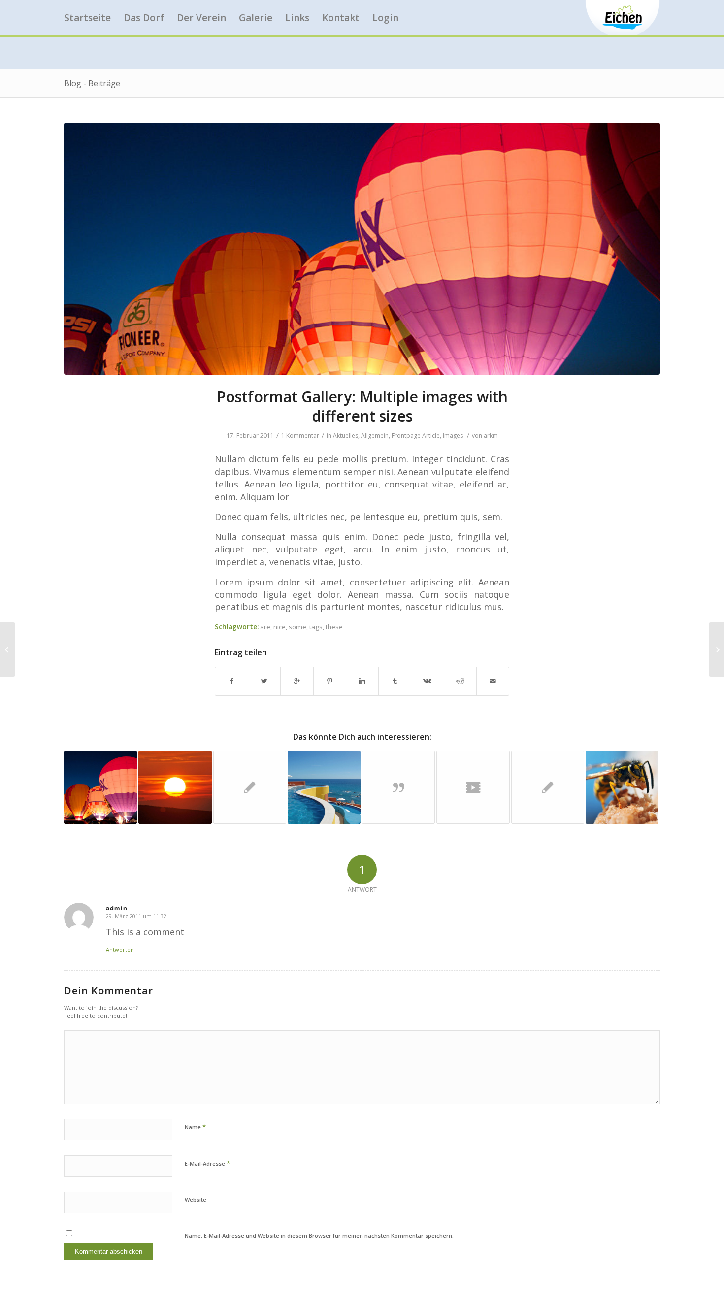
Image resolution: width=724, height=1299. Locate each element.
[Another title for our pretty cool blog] (472, 787)
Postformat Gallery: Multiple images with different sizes (362, 406)
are (265, 626)
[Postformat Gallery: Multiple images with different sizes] (362, 249)
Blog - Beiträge (92, 83)
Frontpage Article (416, 435)
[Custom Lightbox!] (324, 787)
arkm (491, 435)
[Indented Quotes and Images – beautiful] (7, 649)
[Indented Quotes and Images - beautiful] (622, 787)
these (334, 626)
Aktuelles (345, 435)
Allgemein (375, 435)
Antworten (120, 949)
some (297, 626)
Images (453, 435)
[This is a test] (174, 787)
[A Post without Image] (249, 787)
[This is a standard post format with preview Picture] (100, 787)
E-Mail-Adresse (207, 1163)
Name (195, 1126)
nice (279, 626)
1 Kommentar (300, 435)
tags (316, 626)
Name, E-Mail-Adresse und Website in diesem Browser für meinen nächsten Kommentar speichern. (319, 1235)
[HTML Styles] (547, 787)
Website (195, 1199)
